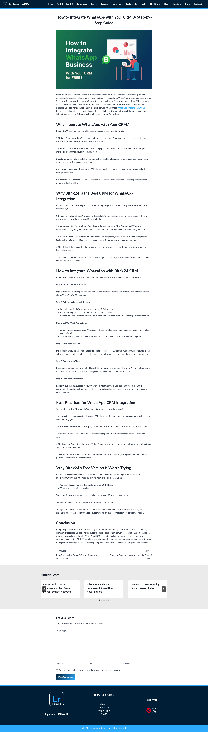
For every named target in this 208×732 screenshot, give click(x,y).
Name (60, 663)
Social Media (131, 4)
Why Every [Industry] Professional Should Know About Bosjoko (100, 588)
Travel (187, 4)
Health (143, 4)
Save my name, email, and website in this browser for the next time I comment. (90, 670)
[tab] (99, 600)
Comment (62, 631)
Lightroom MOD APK (56, 714)
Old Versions (81, 4)
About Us (104, 704)
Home (50, 4)
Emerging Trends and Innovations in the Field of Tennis (131, 555)
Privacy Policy (104, 711)
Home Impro (117, 4)
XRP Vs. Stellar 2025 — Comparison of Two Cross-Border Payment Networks (57, 588)
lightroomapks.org (98, 728)
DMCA (104, 714)
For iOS (69, 4)
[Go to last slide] (44, 589)
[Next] (164, 589)
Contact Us (199, 4)
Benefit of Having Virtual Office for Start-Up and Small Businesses (77, 555)
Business (104, 4)
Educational (176, 4)
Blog (166, 4)
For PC (60, 4)
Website (126, 663)
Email (93, 663)
